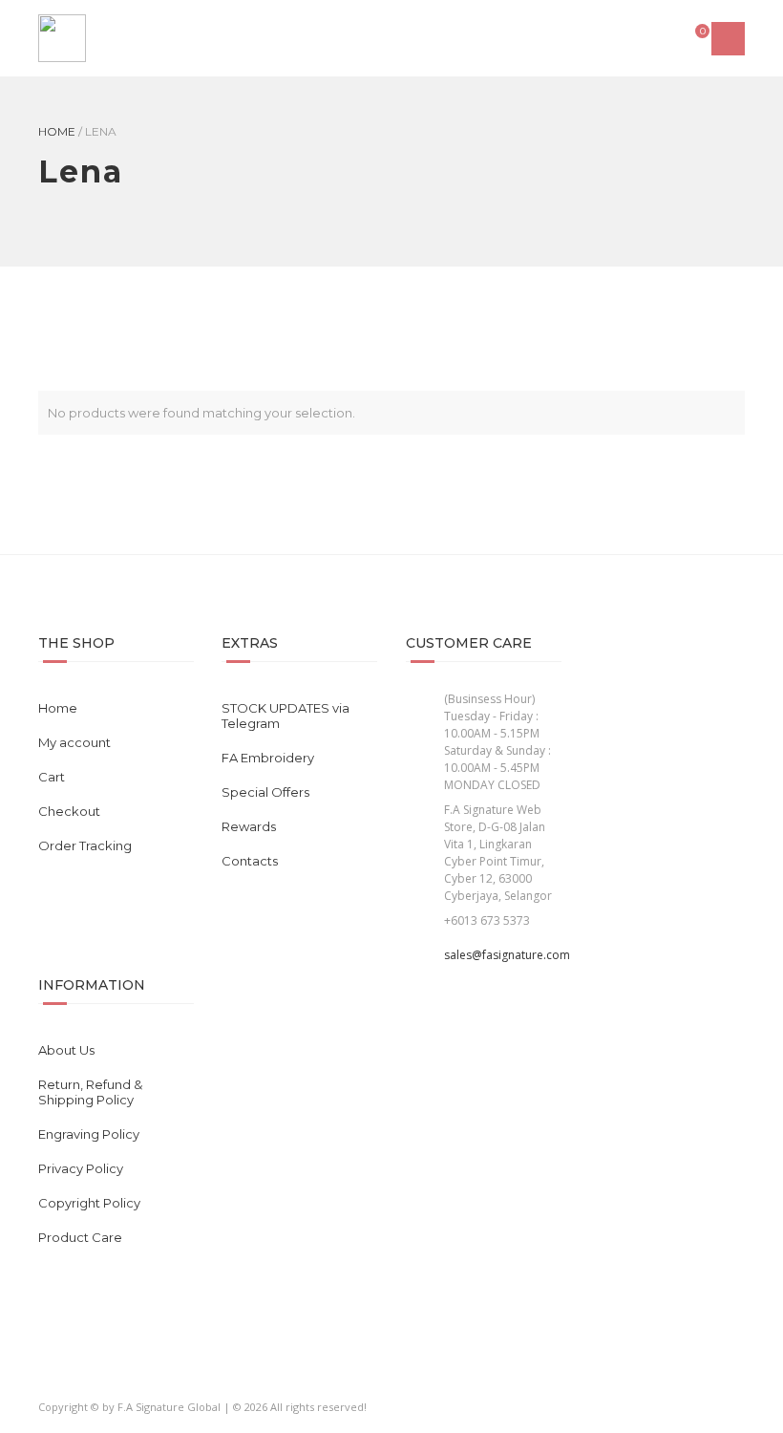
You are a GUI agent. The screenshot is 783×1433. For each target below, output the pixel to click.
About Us (66, 1050)
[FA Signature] (62, 38)
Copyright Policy (89, 1202)
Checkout (69, 811)
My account (74, 742)
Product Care (80, 1237)
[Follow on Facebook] (54, 1375)
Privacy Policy (80, 1168)
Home (56, 131)
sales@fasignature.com (507, 955)
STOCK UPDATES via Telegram (285, 715)
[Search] (657, 38)
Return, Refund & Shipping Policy (90, 1092)
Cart (51, 776)
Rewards (249, 826)
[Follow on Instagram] (90, 1375)
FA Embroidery (268, 757)
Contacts (250, 860)
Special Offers (265, 792)
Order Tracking (85, 845)
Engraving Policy (88, 1134)
